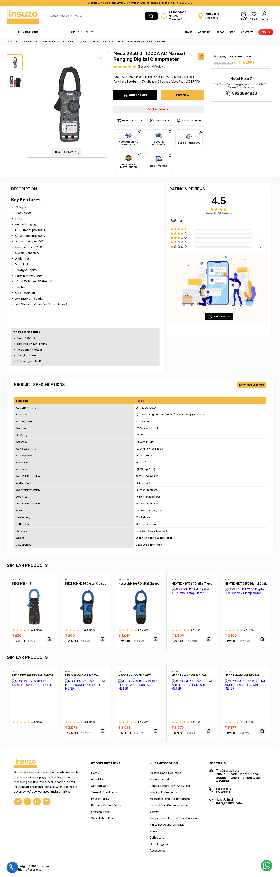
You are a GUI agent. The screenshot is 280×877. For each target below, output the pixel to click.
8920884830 (177, 12)
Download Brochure (252, 384)
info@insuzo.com (149, 3)
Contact (247, 32)
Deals (266, 32)
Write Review (222, 316)
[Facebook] (18, 802)
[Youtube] (46, 802)
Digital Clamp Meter (88, 41)
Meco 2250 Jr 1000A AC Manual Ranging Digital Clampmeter (134, 41)
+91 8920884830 (182, 3)
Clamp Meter (67, 41)
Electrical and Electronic (26, 41)
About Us (204, 32)
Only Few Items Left (158, 109)
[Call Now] (12, 867)
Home (188, 32)
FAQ (232, 32)
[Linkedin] (37, 802)
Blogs (220, 32)
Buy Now (182, 95)
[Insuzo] (23, 22)
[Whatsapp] (266, 866)
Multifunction (49, 41)
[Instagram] (27, 802)
